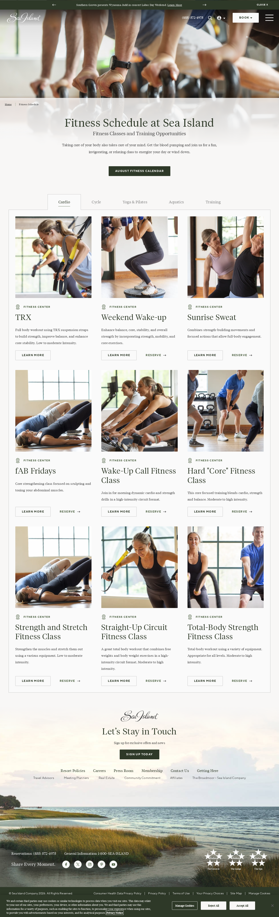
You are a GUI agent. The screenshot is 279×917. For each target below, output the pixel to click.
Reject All (213, 905)
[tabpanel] (139, 451)
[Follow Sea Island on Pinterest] (101, 864)
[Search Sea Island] (210, 17)
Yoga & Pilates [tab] (135, 202)
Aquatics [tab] (176, 202)
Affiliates (176, 778)
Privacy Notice (114, 912)
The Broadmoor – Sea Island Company (219, 778)
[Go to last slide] (54, 5)
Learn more (205, 355)
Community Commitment (142, 778)
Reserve (153, 355)
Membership (152, 771)
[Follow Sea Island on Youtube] (113, 864)
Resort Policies (73, 771)
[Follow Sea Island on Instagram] (90, 864)
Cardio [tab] (64, 202)
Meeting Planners (76, 778)
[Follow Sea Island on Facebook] (66, 864)
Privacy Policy (157, 893)
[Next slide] (204, 5)
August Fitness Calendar (139, 171)
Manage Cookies (184, 905)
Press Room (123, 771)
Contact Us (180, 771)
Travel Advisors (43, 778)
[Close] (272, 905)
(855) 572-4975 (192, 18)
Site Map (236, 893)
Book (244, 18)
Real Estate (107, 778)
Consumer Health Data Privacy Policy (118, 893)
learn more (33, 512)
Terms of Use (181, 893)
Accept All (242, 905)
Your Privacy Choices (210, 893)
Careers (99, 771)
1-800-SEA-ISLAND (113, 853)
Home (8, 104)
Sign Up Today (139, 754)
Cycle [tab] (96, 202)
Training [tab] (213, 202)
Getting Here (207, 771)
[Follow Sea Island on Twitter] (78, 864)
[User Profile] (221, 17)
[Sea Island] (24, 17)
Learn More (174, 5)
